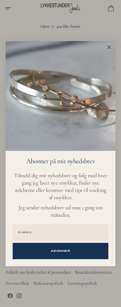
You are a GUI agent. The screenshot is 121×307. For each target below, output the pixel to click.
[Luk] (109, 47)
